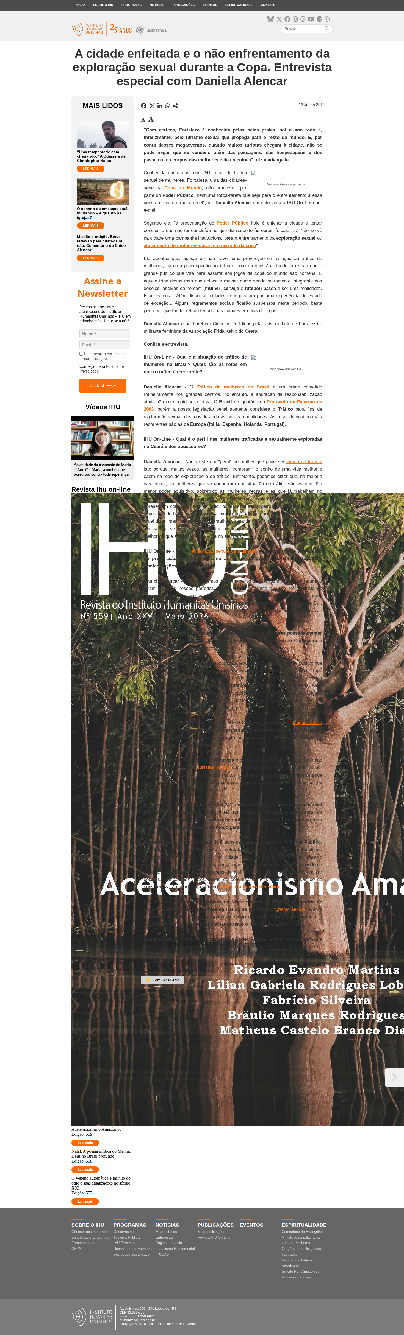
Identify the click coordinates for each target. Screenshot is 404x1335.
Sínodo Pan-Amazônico (300, 1271)
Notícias (157, 5)
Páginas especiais (170, 1243)
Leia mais (85, 1143)
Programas (131, 5)
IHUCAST (163, 1254)
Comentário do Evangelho (302, 1232)
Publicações (184, 5)
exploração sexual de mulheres (224, 551)
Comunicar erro (162, 980)
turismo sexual (289, 909)
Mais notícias (166, 1232)
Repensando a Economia (133, 1249)
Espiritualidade (239, 5)
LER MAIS (91, 169)
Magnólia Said (307, 722)
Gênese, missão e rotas (90, 1232)
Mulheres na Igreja (296, 1277)
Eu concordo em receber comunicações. (105, 356)
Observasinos (124, 1232)
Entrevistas (165, 1237)
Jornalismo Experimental (175, 1249)
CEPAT (77, 1249)
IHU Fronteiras (125, 1243)
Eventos (210, 5)
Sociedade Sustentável (132, 1254)
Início (80, 5)
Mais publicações (211, 1232)
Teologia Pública (127, 1237)
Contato (268, 5)
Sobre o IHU (103, 5)
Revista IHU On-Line (214, 1237)
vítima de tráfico (303, 461)
